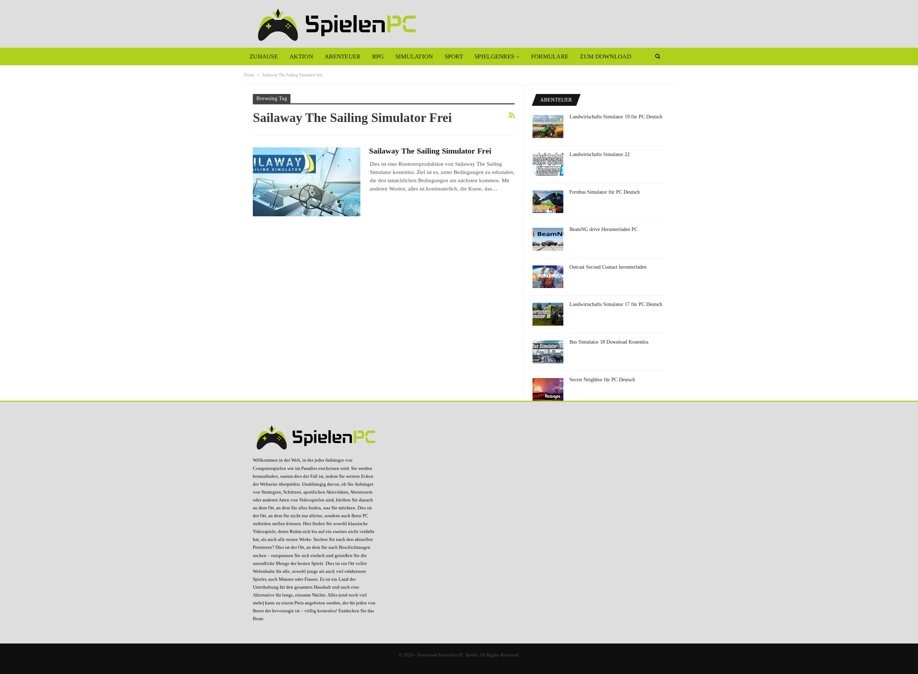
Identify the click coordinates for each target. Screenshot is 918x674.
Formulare (550, 56)
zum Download (605, 56)
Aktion (301, 56)
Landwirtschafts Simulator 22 (599, 154)
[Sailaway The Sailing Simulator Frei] (306, 181)
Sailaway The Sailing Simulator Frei (430, 150)
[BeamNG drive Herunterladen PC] (548, 239)
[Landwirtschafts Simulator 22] (548, 164)
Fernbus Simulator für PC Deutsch (604, 192)
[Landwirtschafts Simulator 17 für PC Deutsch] (548, 314)
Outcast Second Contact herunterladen (608, 267)
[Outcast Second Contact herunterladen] (548, 276)
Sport (454, 56)
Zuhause (264, 56)
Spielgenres (494, 56)
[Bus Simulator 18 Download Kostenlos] (548, 351)
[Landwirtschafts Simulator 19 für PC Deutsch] (548, 126)
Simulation (414, 56)
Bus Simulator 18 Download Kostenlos (608, 342)
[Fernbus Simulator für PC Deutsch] (548, 201)
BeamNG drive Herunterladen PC (603, 229)
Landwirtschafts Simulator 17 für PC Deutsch (615, 304)
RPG (378, 56)
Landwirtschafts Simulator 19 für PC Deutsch (615, 116)
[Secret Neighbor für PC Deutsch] (548, 389)
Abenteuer (343, 56)
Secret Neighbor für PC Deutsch (602, 379)
